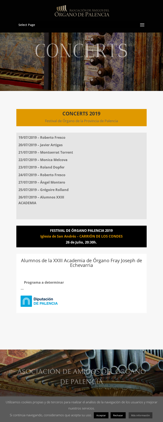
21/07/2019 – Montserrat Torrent (45, 152)
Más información (140, 415)
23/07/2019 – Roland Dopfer (41, 167)
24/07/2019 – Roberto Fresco (41, 175)
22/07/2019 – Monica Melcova (42, 159)
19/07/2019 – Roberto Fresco (41, 137)
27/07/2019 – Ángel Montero (41, 182)
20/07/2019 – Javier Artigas (40, 145)
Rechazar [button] (118, 415)
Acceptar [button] (101, 415)
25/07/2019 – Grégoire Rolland (43, 189)
